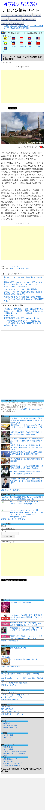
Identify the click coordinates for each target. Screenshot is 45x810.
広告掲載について (10, 759)
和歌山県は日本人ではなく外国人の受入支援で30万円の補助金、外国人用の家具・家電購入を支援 (26, 420)
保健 (22, 269)
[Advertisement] (22, 86)
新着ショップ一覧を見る (10, 666)
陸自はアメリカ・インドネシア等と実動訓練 (20, 289)
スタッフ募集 (8, 749)
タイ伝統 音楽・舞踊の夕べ (20, 602)
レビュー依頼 (8, 737)
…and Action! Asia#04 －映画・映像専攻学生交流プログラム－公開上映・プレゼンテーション (26, 617)
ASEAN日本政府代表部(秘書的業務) (14, 683)
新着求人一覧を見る (8, 685)
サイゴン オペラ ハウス (10, 711)
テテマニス (5, 657)
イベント (28, 15)
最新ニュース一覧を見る (10, 490)
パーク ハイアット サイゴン (11, 697)
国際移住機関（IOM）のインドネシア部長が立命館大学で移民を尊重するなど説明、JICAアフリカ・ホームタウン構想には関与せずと (23, 284)
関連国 (3, 526)
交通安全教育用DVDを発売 (21, 318)
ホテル (5, 19)
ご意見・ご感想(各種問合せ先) (14, 751)
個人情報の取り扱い (10, 725)
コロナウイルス (14, 269)
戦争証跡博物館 (7, 709)
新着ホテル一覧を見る (9, 699)
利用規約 (6, 723)
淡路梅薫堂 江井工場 (18, 648)
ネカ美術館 (5, 707)
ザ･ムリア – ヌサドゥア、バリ (12, 692)
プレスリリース (16, 15)
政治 (27, 269)
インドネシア (17, 266)
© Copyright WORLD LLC (12, 769)
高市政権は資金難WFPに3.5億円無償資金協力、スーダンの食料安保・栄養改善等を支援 (26, 441)
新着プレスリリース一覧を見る (13, 519)
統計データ (6, 23)
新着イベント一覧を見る (10, 641)
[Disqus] (22, 366)
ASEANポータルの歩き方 (12, 763)
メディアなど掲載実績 (11, 765)
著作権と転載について (11, 727)
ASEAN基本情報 (29, 19)
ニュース (6, 15)
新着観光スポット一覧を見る (12, 714)
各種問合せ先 (17, 23)
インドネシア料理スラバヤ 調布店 (23, 659)
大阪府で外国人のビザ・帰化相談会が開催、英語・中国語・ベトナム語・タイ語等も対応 (26, 447)
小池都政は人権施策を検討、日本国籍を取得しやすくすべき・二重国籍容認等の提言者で (26, 481)
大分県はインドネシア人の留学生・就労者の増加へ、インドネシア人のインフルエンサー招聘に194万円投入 (24, 299)
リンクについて (9, 761)
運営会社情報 (8, 747)
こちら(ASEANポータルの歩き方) (29, 409)
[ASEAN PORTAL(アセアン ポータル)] (22, 7)
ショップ (37, 15)
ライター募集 (8, 735)
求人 (11, 19)
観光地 (18, 19)
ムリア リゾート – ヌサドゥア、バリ (15, 695)
